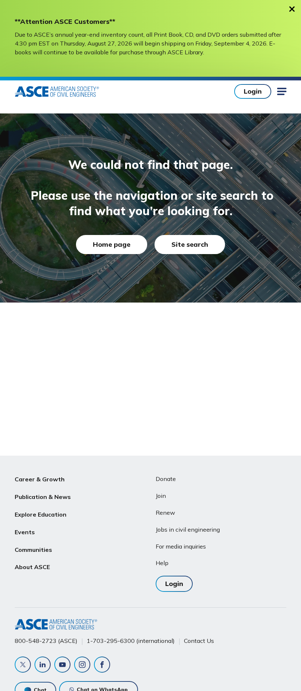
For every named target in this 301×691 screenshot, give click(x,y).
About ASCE (32, 567)
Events (25, 532)
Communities (33, 549)
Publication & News (43, 496)
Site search (189, 244)
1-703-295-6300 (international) (131, 640)
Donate (166, 478)
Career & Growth (40, 479)
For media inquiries (181, 546)
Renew (165, 512)
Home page (111, 244)
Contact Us (199, 640)
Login (253, 91)
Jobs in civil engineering (188, 529)
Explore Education (40, 514)
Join (161, 495)
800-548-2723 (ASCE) (46, 640)
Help (162, 563)
